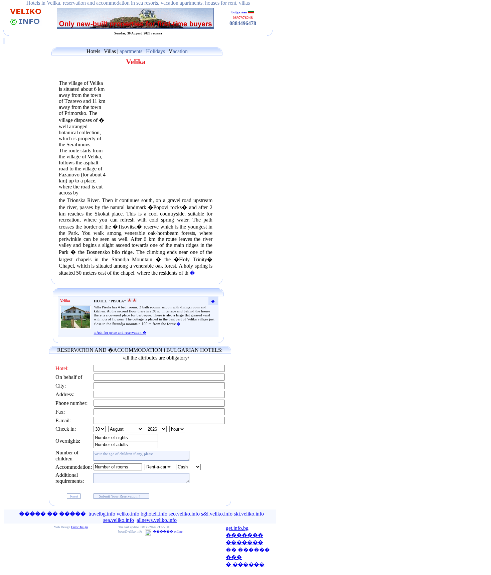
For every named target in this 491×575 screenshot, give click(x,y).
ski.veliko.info (249, 514)
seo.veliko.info (184, 514)
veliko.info (128, 514)
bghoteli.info (154, 514)
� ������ (245, 564)
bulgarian (239, 12)
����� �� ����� (52, 514)
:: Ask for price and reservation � (120, 332)
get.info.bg (237, 528)
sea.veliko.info (118, 520)
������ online (167, 531)
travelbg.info (102, 514)
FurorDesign (79, 527)
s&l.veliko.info (216, 514)
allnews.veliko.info (157, 520)
